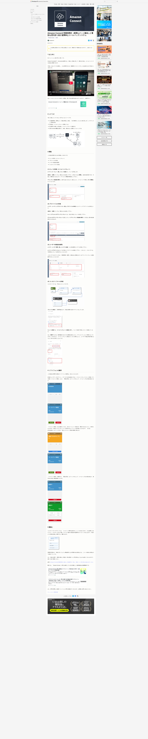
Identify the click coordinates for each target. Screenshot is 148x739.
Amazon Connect (51, 37)
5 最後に (31, 23)
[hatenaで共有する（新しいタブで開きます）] (88, 40)
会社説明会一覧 (104, 141)
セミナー (79, 4)
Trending (55, 4)
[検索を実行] (104, 1)
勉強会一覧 (104, 144)
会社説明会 (84, 4)
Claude (62, 4)
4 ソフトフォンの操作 (34, 21)
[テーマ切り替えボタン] (117, 1)
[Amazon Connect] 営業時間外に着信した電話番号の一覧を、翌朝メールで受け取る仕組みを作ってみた (71, 562)
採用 (93, 4)
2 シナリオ (32, 11)
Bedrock (65, 4)
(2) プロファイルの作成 (35, 17)
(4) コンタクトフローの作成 (36, 20)
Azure (75, 4)
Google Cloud (70, 4)
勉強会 (87, 4)
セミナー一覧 (104, 137)
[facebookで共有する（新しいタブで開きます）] (91, 40)
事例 (90, 4)
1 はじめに (32, 9)
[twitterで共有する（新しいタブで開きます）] (93, 40)
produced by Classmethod (43, 1)
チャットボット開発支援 (53, 592)
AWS (59, 4)
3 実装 (31, 12)
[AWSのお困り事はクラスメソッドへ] (71, 606)
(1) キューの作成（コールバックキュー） (38, 15)
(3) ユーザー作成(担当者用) (36, 18)
